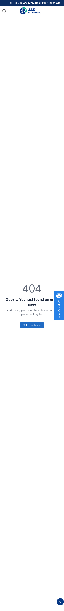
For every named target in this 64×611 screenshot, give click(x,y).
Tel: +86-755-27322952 (21, 2)
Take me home (32, 324)
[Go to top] (60, 601)
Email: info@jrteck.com (47, 2)
